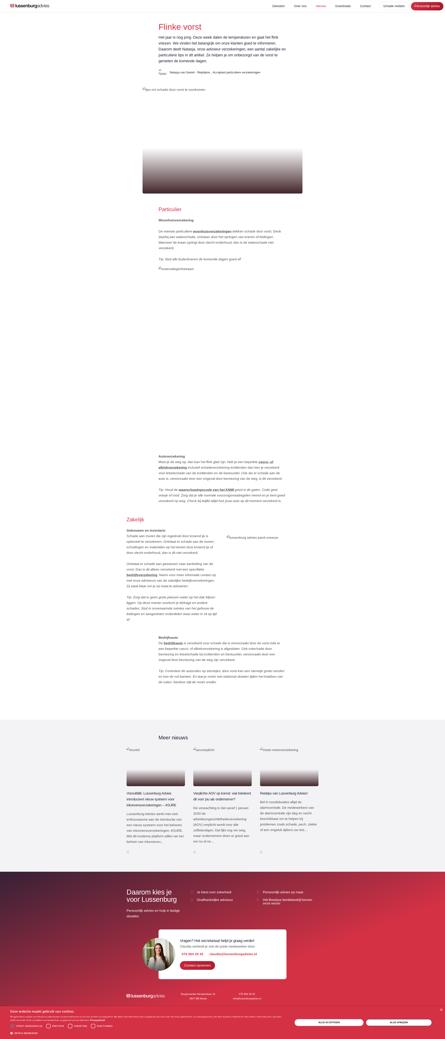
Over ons (300, 6)
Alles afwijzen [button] (399, 1022)
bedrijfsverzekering (142, 575)
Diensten (278, 6)
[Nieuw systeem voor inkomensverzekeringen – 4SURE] (156, 801)
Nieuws (321, 6)
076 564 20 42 (192, 954)
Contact (365, 6)
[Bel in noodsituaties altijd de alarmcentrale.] (289, 801)
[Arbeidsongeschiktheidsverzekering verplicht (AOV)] (222, 801)
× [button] (441, 1010)
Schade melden (394, 6)
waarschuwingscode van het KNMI (206, 490)
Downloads (343, 6)
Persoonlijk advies (427, 6)
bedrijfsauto (173, 643)
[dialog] (222, 1022)
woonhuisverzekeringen (212, 231)
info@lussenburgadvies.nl (247, 998)
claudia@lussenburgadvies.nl (233, 954)
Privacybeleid (97, 1020)
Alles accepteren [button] (329, 1022)
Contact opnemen (197, 965)
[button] (147, 1033)
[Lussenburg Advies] (29, 6)
